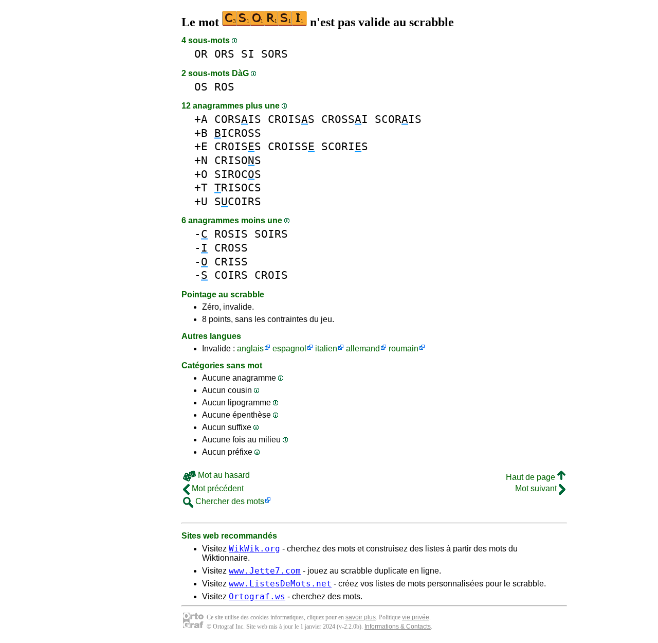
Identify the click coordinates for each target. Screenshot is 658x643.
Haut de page (531, 477)
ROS (224, 86)
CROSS (231, 247)
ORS (224, 53)
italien (326, 348)
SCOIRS (237, 201)
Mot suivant (537, 488)
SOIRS (271, 233)
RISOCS (237, 187)
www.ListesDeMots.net (280, 583)
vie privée (415, 617)
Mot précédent (217, 488)
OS (201, 86)
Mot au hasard (223, 475)
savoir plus (360, 617)
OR (201, 53)
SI (247, 53)
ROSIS (231, 233)
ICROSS (237, 133)
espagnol (289, 348)
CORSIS (237, 119)
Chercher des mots (228, 501)
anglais (250, 348)
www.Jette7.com (265, 571)
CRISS (231, 261)
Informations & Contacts (397, 626)
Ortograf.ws (257, 596)
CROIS (271, 275)
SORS (274, 53)
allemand (363, 348)
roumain (403, 348)
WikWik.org (254, 548)
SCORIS (398, 119)
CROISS (291, 119)
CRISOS (237, 160)
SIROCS (237, 174)
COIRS (231, 275)
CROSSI (344, 119)
